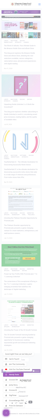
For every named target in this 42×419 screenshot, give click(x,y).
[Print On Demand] (6, 413)
